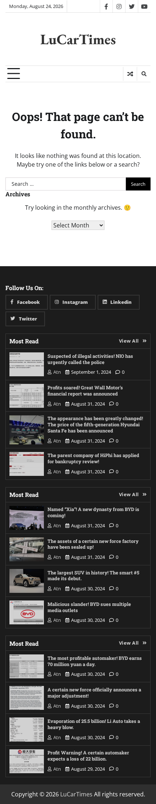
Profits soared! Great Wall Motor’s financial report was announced (85, 390)
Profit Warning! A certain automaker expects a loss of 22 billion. (88, 755)
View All (129, 341)
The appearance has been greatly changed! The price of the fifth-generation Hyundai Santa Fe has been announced (95, 424)
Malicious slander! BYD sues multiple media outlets (89, 607)
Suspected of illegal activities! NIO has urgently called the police (90, 359)
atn (57, 372)
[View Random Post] (130, 74)
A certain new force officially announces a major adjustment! (94, 692)
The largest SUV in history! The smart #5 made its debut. (93, 575)
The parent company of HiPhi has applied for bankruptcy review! (93, 458)
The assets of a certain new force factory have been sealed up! (93, 544)
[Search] (144, 74)
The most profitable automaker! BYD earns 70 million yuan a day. (95, 661)
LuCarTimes (78, 39)
